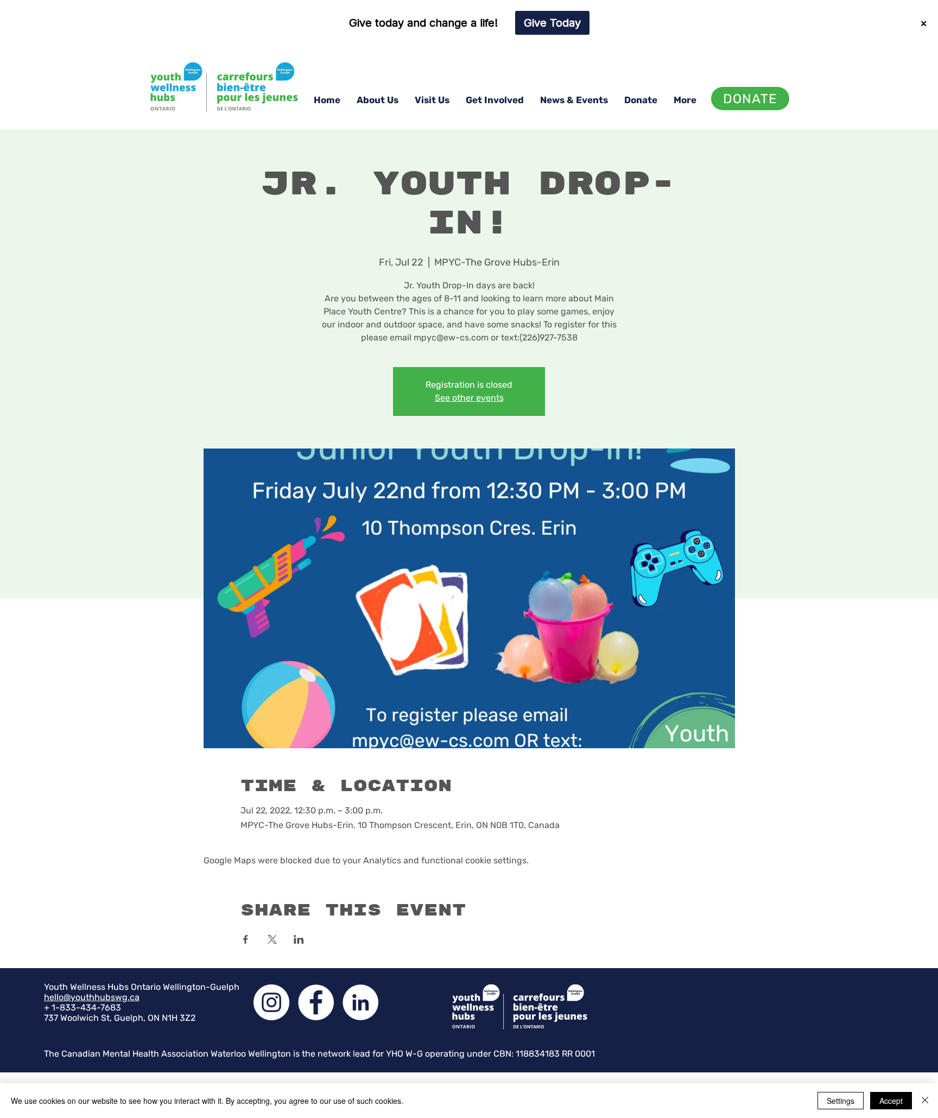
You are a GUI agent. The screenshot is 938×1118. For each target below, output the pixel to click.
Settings (840, 1100)
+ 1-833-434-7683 (82, 1007)
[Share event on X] (272, 939)
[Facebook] (316, 1002)
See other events (469, 398)
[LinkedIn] (360, 1002)
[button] (377, 100)
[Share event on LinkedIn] (299, 939)
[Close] (924, 1100)
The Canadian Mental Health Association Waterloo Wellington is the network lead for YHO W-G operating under (268, 1053)
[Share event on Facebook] (245, 939)
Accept (891, 1100)
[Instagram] (271, 1002)
